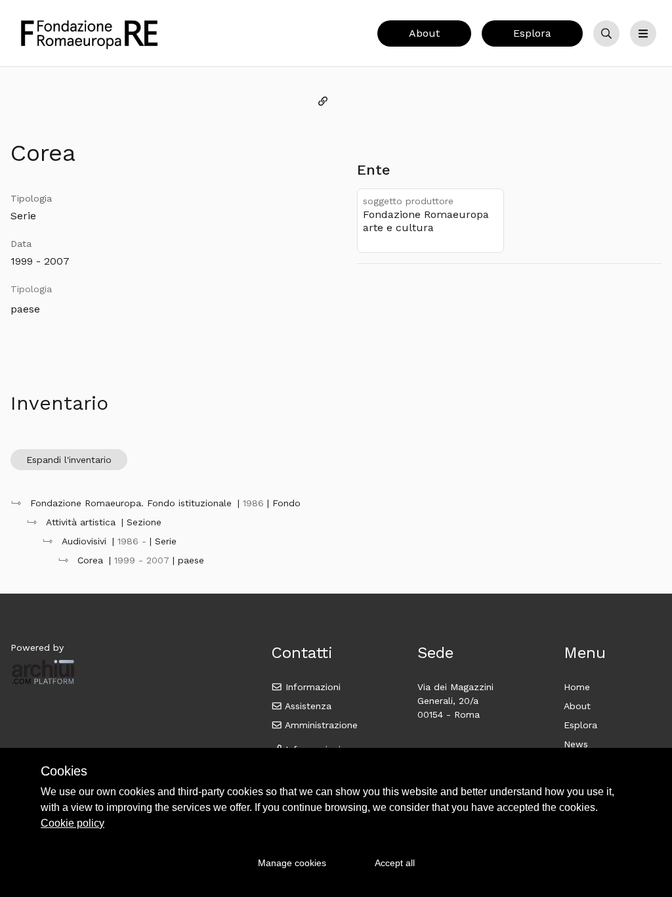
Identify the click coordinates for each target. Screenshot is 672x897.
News (576, 744)
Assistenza (306, 706)
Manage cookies (292, 863)
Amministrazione (320, 725)
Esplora (532, 33)
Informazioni (311, 687)
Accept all (395, 863)
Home (577, 687)
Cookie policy (72, 823)
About (424, 33)
